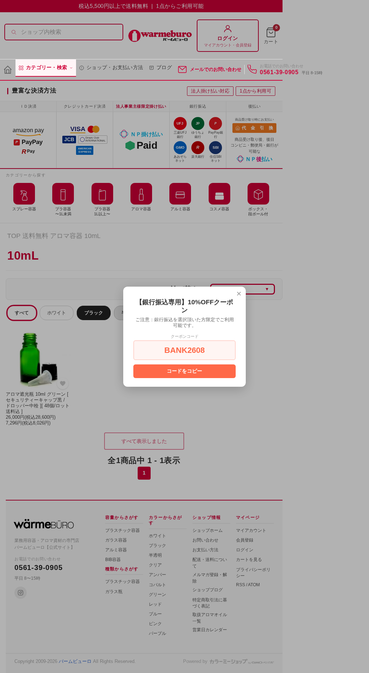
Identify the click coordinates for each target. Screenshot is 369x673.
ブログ (164, 67)
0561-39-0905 (279, 72)
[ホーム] (7, 70)
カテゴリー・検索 (46, 67)
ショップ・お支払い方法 (114, 67)
